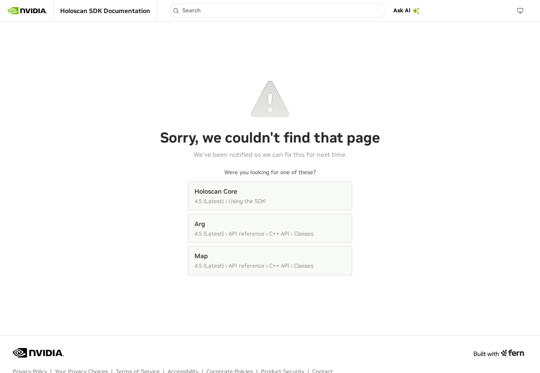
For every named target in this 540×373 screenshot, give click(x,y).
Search (191, 10)
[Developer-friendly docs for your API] (498, 353)
